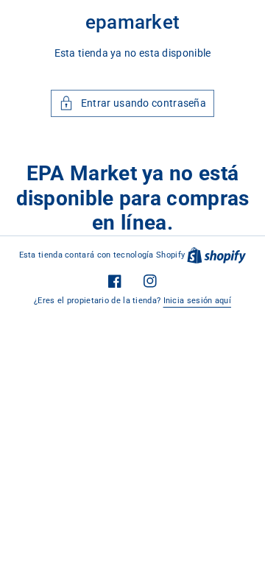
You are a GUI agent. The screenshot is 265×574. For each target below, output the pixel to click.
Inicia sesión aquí (197, 300)
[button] (132, 103)
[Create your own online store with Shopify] (216, 255)
